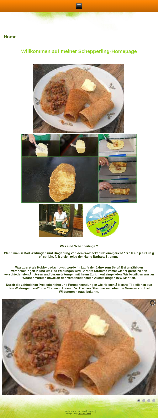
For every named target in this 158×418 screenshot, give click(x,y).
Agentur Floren (84, 414)
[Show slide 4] (153, 400)
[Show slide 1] (138, 400)
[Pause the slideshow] (144, 347)
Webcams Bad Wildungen (79, 411)
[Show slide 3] (148, 400)
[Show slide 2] (143, 400)
